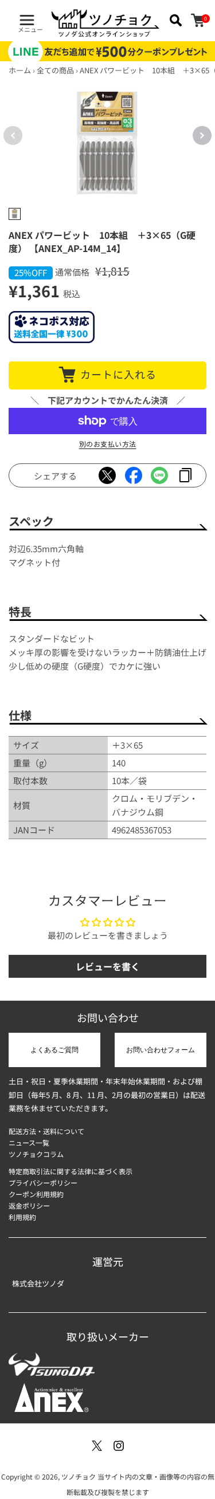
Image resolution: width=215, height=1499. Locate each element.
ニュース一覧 (29, 1142)
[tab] (15, 214)
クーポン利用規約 (36, 1194)
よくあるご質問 (54, 1050)
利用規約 (22, 1217)
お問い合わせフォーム (160, 1050)
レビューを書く (108, 966)
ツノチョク (78, 1476)
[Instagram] (119, 1446)
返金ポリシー (29, 1205)
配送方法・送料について (46, 1131)
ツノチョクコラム (36, 1154)
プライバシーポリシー (43, 1182)
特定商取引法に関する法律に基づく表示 (70, 1171)
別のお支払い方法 (107, 443)
